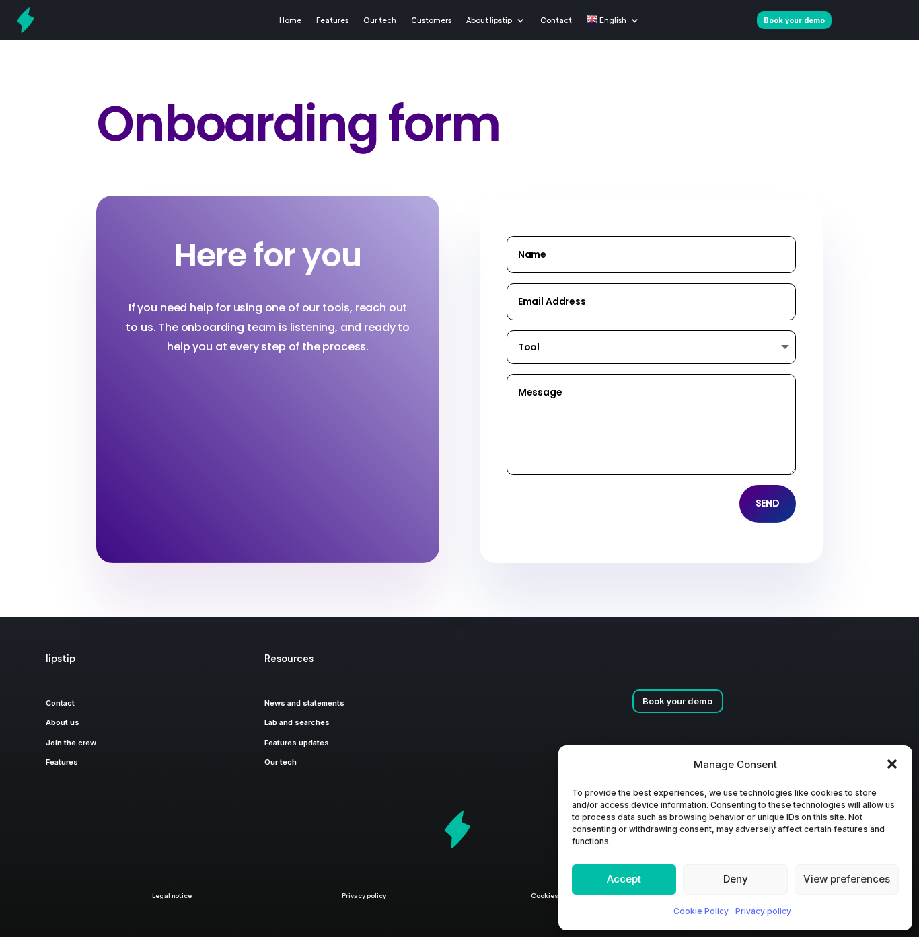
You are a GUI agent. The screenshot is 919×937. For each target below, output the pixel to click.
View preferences (846, 878)
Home (290, 19)
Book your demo (677, 701)
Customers (431, 19)
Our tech (379, 19)
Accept (624, 878)
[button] (892, 764)
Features (332, 19)
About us (62, 722)
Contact (556, 19)
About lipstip (489, 19)
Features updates (296, 742)
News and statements (304, 703)
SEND (768, 503)
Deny (735, 878)
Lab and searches (297, 722)
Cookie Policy (701, 911)
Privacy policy (763, 911)
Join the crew (71, 742)
